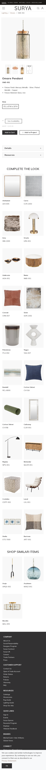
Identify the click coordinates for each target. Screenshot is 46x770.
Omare (12, 13)
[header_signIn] (42, 8)
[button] (7, 637)
